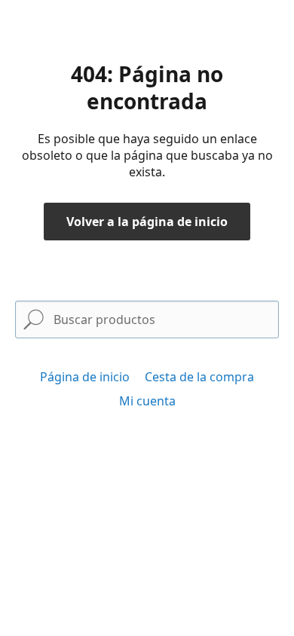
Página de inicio (85, 376)
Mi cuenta (147, 401)
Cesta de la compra (199, 376)
